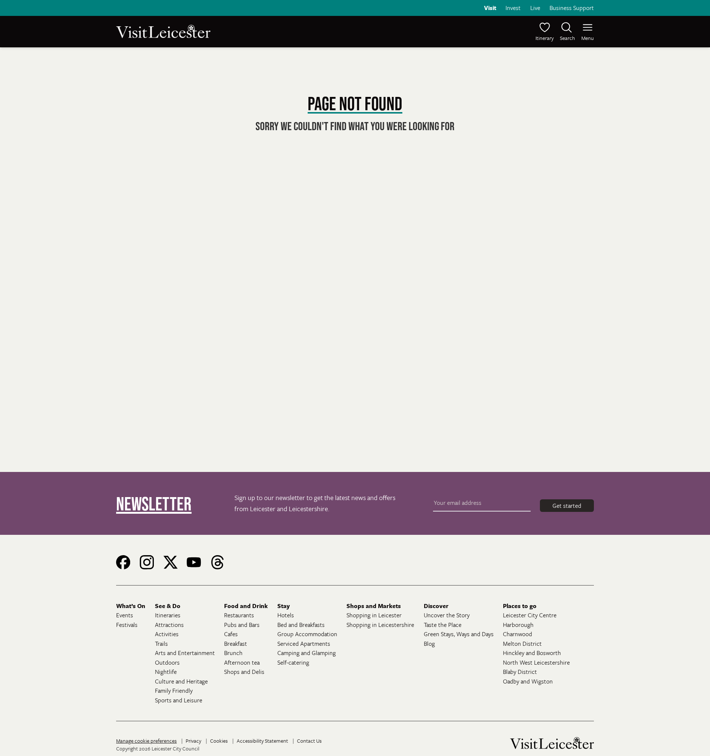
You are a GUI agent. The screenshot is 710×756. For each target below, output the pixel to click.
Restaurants (239, 615)
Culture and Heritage (181, 681)
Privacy (193, 741)
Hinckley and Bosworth (532, 652)
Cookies (219, 741)
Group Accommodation (307, 634)
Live (535, 7)
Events (124, 615)
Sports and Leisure (178, 700)
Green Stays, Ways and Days (459, 634)
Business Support (572, 7)
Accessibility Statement (262, 741)
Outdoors (167, 662)
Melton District (522, 643)
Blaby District (520, 671)
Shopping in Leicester (374, 615)
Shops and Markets (373, 605)
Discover (436, 605)
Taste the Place (443, 624)
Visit (490, 7)
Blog (429, 643)
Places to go (520, 605)
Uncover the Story (447, 615)
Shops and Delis (244, 671)
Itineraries (167, 615)
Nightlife (166, 671)
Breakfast (235, 643)
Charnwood (517, 634)
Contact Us (309, 741)
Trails (161, 643)
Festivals (127, 624)
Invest (513, 7)
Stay (283, 605)
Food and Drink (246, 605)
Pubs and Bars (242, 624)
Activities (167, 634)
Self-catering (293, 662)
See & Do (167, 605)
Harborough (518, 624)
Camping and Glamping (306, 652)
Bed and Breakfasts (301, 624)
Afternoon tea (242, 662)
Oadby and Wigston (528, 681)
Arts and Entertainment (185, 652)
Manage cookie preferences (146, 741)
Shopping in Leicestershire (380, 624)
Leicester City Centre (530, 615)
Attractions (169, 624)
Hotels (285, 615)
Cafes (231, 634)
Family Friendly (174, 690)
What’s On (130, 605)
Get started (566, 505)
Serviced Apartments (303, 643)
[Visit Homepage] (235, 31)
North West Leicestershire (536, 662)
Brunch (233, 652)
